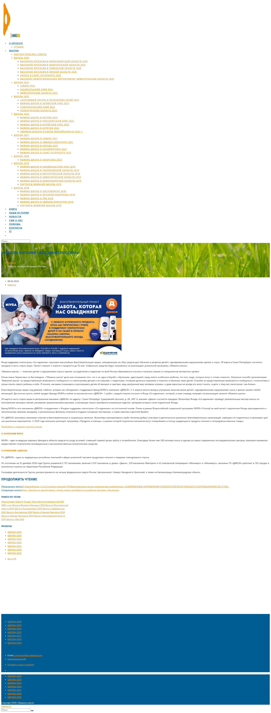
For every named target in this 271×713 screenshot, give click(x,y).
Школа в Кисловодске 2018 (19, 512)
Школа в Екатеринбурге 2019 (28, 509)
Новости (12, 285)
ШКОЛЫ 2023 (14, 539)
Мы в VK (12, 559)
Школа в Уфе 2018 (15, 519)
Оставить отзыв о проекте (21, 664)
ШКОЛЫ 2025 (14, 532)
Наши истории (8, 501)
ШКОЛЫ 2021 (14, 546)
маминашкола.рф (17, 659)
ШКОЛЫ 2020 (14, 549)
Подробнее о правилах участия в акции (21, 426)
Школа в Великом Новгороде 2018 (28, 505)
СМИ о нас (6, 505)
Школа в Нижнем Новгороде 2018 (49, 512)
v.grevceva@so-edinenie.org (28, 655)
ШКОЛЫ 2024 (14, 535)
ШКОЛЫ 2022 (14, 542)
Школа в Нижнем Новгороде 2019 (17, 516)
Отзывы (27, 501)
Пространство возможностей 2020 (48, 501)
